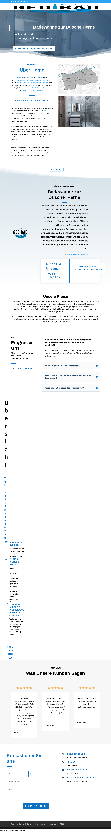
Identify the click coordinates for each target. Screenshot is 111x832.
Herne (45, 111)
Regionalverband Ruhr (29, 90)
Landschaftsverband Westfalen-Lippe (34, 88)
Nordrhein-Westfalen (42, 80)
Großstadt (29, 77)
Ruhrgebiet (39, 77)
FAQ (62, 824)
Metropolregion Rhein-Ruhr (23, 80)
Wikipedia (40, 90)
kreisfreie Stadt (22, 83)
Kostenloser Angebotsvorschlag (33, 48)
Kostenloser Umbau (76, 254)
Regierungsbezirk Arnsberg (38, 83)
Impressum (40, 824)
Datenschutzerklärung (22, 824)
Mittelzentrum (32, 85)
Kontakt (56, 169)
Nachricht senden (36, 806)
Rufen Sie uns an (23, 369)
